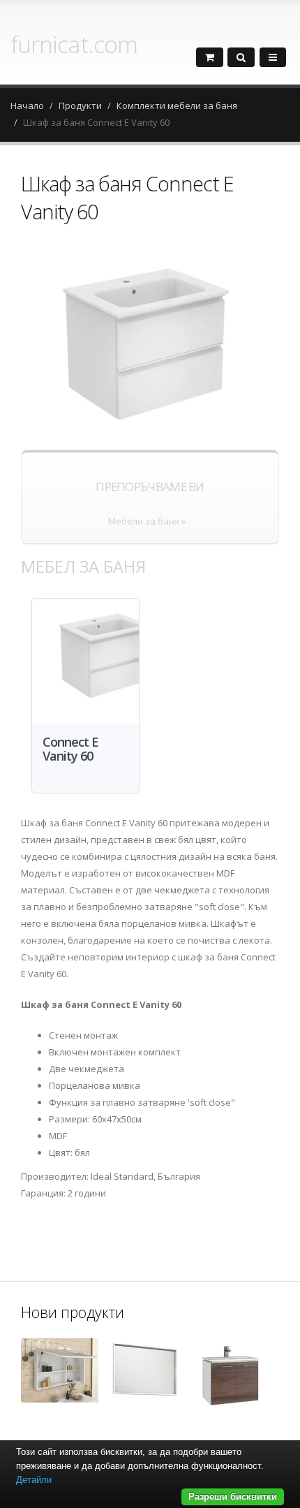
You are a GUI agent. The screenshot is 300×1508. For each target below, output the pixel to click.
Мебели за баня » (147, 521)
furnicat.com (73, 44)
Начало (27, 105)
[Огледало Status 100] (59, 1370)
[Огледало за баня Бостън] (144, 1371)
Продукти (80, 105)
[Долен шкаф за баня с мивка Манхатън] (230, 1378)
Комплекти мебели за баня (177, 105)
